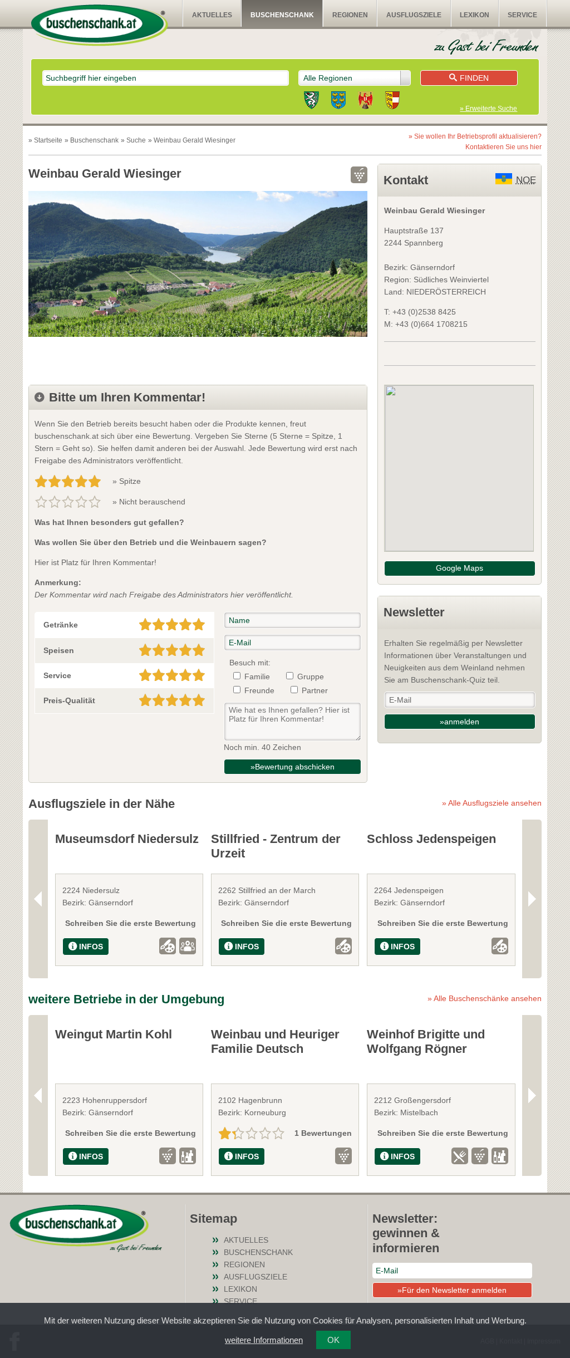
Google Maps (459, 567)
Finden (474, 77)
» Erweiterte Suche (488, 108)
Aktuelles (212, 15)
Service (522, 15)
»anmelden (459, 721)
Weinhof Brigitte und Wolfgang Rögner (426, 1041)
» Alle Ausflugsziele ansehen (492, 802)
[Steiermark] (311, 101)
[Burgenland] (365, 101)
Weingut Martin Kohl (113, 1034)
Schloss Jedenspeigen (431, 839)
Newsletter (414, 612)
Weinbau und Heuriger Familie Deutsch (275, 1041)
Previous (38, 899)
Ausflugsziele (413, 15)
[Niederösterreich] (338, 101)
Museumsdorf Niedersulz (127, 839)
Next (532, 899)
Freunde (259, 690)
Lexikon (474, 15)
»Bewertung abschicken (292, 766)
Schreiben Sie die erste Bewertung (130, 923)
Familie (257, 676)
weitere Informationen (264, 1340)
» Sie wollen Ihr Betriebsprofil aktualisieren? (475, 142)
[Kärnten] (392, 101)
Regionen (350, 15)
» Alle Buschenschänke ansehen (485, 998)
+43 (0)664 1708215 (431, 324)
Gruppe (310, 676)
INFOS (91, 946)
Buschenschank (282, 15)
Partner (315, 690)
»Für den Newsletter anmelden (452, 1290)
